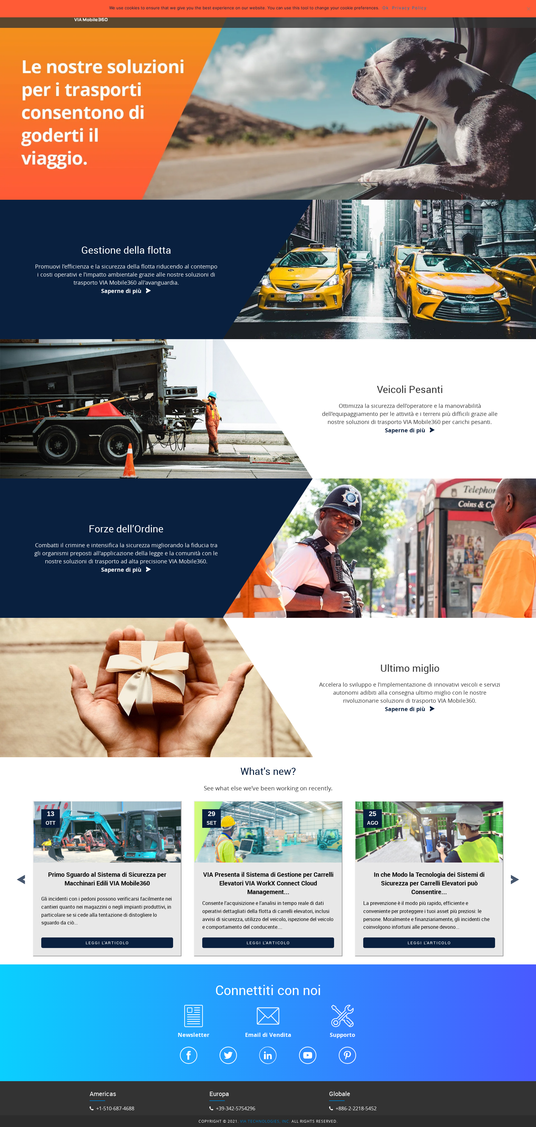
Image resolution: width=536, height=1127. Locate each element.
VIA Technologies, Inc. (265, 1121)
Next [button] (515, 878)
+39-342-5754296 (235, 1108)
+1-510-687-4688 (114, 1108)
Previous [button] (21, 878)
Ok (385, 7)
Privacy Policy (409, 7)
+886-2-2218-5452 (355, 1108)
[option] (107, 879)
